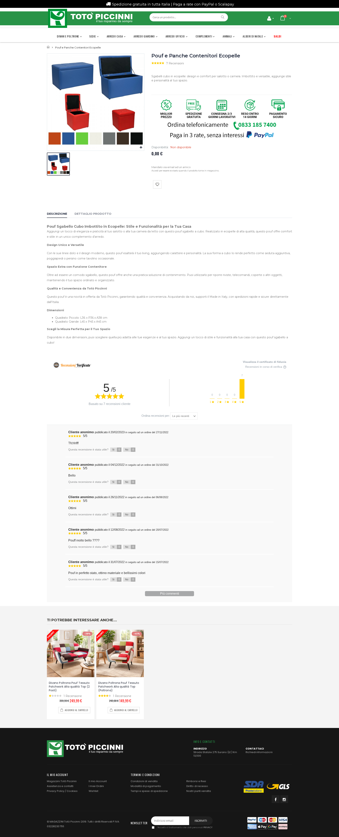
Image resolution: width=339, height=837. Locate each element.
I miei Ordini (96, 786)
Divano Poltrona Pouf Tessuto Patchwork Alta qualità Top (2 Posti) (69, 686)
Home (48, 47)
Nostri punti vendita (198, 791)
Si (116, 449)
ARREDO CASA (115, 36)
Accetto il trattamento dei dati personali (184, 827)
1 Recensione (73, 696)
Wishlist (93, 791)
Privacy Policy (55, 791)
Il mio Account (98, 781)
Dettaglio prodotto (93, 214)
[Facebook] (276, 799)
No (129, 449)
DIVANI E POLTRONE (68, 36)
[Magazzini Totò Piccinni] (90, 18)
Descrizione (57, 214)
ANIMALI (227, 36)
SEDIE (92, 36)
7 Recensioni (175, 63)
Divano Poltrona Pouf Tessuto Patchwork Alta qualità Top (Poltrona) (118, 686)
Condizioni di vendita (144, 781)
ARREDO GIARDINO (144, 36)
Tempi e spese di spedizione (149, 791)
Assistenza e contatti (60, 786)
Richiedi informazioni (259, 752)
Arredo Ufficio (175, 36)
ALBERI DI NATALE (253, 36)
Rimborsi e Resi (196, 781)
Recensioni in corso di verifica (264, 366)
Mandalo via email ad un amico (171, 167)
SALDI (277, 36)
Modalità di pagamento (146, 786)
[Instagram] (284, 799)
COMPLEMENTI (204, 36)
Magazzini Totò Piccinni (62, 781)
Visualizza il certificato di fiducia (264, 361)
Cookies (72, 791)
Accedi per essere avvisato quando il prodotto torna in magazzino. (185, 170)
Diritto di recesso (197, 786)
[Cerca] (223, 17)
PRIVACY (207, 827)
